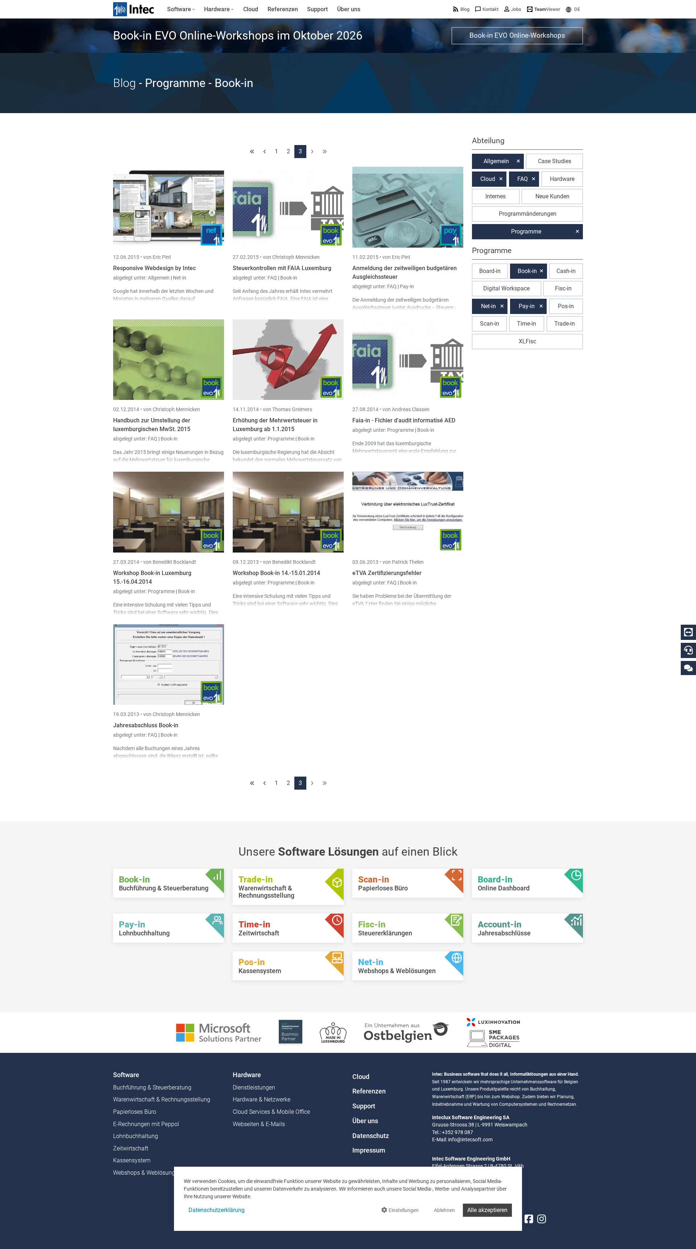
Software (126, 1075)
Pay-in (407, 286)
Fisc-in (563, 288)
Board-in (490, 271)
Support (363, 1106)
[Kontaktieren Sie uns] (688, 668)
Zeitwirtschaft (130, 1148)
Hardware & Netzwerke (261, 1099)
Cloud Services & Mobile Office (271, 1111)
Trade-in (564, 323)
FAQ (273, 278)
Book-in (288, 278)
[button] (573, 9)
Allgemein (159, 278)
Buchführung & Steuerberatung (152, 1087)
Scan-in (489, 323)
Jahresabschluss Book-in (145, 725)
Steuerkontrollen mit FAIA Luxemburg (282, 268)
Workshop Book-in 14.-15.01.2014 (276, 573)
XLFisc (527, 341)
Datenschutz (370, 1136)
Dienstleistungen (254, 1087)
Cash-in (566, 271)
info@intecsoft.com (470, 1139)
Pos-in (566, 306)
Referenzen (369, 1091)
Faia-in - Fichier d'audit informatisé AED (403, 420)
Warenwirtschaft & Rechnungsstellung (161, 1099)
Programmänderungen (527, 213)
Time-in (526, 323)
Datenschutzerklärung (216, 1210)
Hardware (562, 178)
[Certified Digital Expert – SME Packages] (493, 1032)
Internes (495, 196)
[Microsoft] (218, 1032)
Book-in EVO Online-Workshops (517, 35)
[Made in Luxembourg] (333, 1032)
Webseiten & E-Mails (259, 1124)
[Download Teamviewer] (688, 632)
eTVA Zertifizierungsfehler (387, 573)
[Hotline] (688, 650)
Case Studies (554, 161)
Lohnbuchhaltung (135, 1136)
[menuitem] (181, 9)
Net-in (179, 278)
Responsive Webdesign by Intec (154, 268)
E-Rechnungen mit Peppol (146, 1124)
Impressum (368, 1150)
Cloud (487, 178)
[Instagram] (541, 1219)
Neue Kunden (552, 196)
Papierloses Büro (134, 1111)
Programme (281, 439)
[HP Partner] (290, 1032)
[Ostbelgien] (407, 1032)
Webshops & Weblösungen (147, 1172)
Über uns (365, 1121)
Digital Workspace (506, 288)
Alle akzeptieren (487, 1210)
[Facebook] (529, 1219)
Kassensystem (131, 1160)
